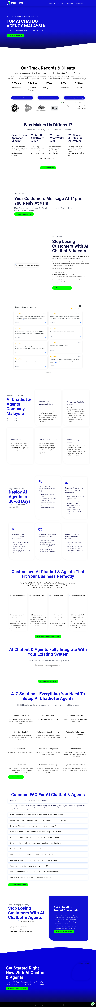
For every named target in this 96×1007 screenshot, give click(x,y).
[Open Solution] (63, 3)
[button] (22, 97)
